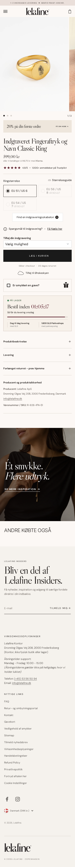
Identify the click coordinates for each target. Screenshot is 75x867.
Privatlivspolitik (13, 769)
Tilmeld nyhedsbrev (16, 742)
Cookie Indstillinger (15, 783)
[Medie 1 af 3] (4, 115)
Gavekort (9, 721)
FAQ (6, 701)
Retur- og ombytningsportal (21, 708)
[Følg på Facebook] (7, 799)
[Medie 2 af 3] (7, 115)
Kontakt (8, 715)
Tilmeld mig (59, 608)
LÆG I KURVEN (37, 255)
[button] (37, 126)
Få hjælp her (54, 229)
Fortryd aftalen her (15, 776)
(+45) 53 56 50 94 (25, 678)
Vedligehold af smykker (18, 728)
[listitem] (37, 217)
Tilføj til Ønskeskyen (37, 273)
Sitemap (9, 735)
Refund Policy (12, 762)
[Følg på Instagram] (17, 799)
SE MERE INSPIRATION (22, 489)
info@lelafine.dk (12, 398)
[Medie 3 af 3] (11, 115)
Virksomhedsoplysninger (19, 749)
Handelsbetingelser (15, 755)
